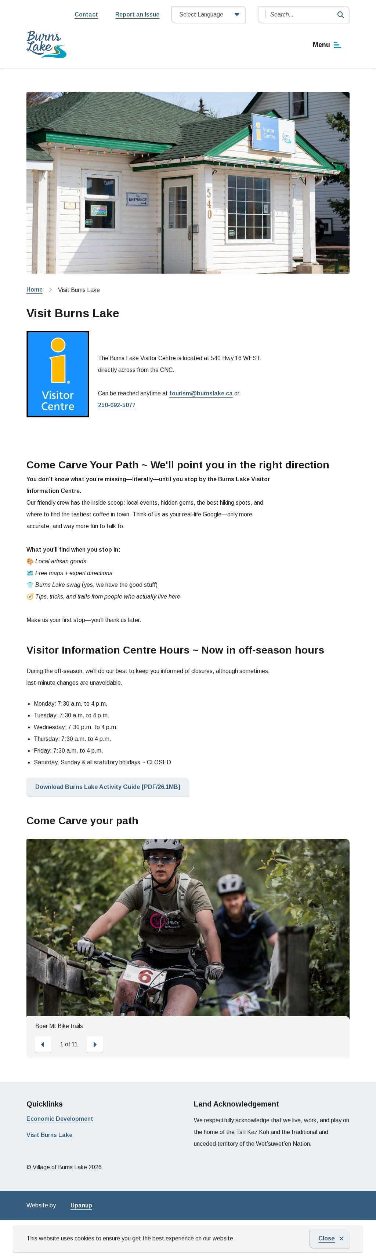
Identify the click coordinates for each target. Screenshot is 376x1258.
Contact (86, 14)
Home (34, 289)
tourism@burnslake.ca (201, 393)
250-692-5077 (116, 405)
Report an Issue (137, 14)
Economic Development (59, 1119)
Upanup (81, 1205)
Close (326, 1238)
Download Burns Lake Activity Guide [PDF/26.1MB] (107, 787)
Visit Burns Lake (49, 1135)
